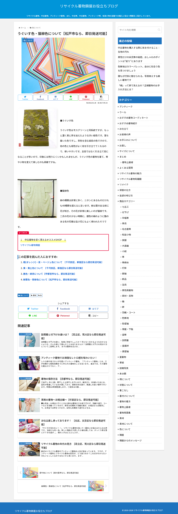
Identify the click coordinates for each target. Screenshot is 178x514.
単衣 (124, 223)
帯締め (125, 262)
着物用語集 (125, 412)
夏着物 (122, 357)
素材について (126, 423)
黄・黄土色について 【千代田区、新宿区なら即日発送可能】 (53, 268)
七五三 (125, 206)
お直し (122, 145)
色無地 (125, 318)
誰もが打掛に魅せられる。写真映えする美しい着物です (139, 78)
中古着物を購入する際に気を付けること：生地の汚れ (139, 49)
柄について (124, 379)
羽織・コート (128, 312)
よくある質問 (126, 167)
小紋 (124, 251)
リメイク (123, 184)
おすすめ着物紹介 (128, 123)
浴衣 (124, 284)
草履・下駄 (127, 329)
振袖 (124, 273)
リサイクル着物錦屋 (30, 245)
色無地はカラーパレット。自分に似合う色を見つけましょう (139, 68)
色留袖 (125, 323)
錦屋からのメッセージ (130, 440)
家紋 (121, 362)
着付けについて (127, 395)
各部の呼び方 (126, 195)
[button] (159, 29)
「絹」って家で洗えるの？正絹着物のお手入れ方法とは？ (139, 87)
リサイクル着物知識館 (130, 179)
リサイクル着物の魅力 (130, 173)
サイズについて (127, 151)
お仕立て (123, 128)
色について (24, 295)
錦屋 (121, 434)
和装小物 (126, 234)
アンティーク (126, 106)
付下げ (125, 212)
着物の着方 (125, 401)
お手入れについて (128, 139)
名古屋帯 (126, 229)
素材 (121, 418)
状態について (126, 384)
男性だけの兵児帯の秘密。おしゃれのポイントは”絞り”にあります (139, 59)
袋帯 (124, 334)
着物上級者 (127, 162)
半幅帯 (125, 217)
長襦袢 (125, 345)
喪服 (124, 240)
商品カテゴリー (127, 201)
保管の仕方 (125, 190)
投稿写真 (123, 368)
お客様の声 (125, 134)
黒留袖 (125, 351)
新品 (124, 279)
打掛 (124, 267)
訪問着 (125, 340)
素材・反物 (127, 295)
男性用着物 (127, 290)
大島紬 (125, 245)
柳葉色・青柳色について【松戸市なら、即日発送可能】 (50, 279)
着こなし (123, 390)
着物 (34, 295)
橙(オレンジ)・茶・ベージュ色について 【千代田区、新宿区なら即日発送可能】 (63, 262)
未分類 (122, 373)
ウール (122, 112)
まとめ (122, 156)
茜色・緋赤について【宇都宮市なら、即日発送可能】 (49, 273)
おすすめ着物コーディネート (133, 117)
